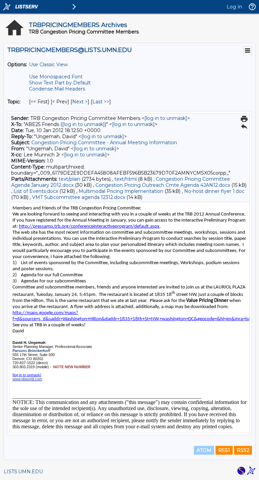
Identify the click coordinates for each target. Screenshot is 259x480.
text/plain (69, 179)
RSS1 (224, 450)
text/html (125, 179)
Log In (234, 7)
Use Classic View (48, 64)
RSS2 (243, 450)
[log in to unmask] (165, 118)
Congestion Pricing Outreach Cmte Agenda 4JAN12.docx (162, 185)
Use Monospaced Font (56, 77)
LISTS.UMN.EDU (23, 472)
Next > (80, 102)
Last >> (100, 102)
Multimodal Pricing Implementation (121, 191)
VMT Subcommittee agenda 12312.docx (78, 197)
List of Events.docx (35, 191)
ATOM (204, 450)
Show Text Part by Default (60, 83)
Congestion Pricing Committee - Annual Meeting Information (104, 143)
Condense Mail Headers (57, 89)
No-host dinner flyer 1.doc (214, 191)
